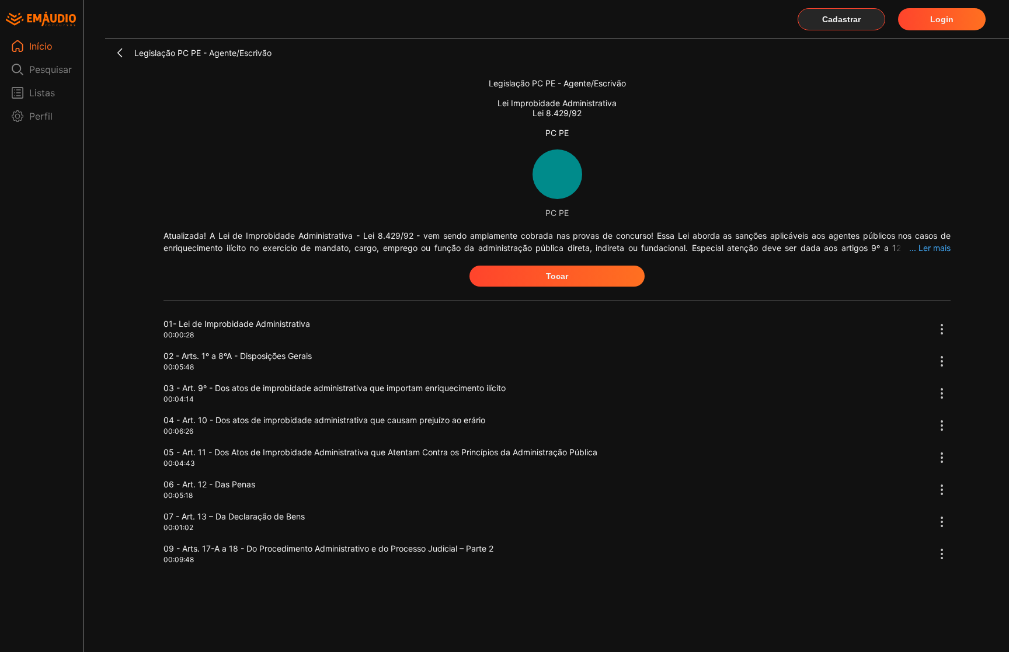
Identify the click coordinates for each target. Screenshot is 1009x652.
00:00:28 (178, 334)
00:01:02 (178, 527)
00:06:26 (178, 431)
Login (942, 19)
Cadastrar (841, 19)
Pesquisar (50, 69)
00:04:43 (179, 463)
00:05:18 (178, 495)
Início (41, 46)
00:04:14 (178, 399)
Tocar (557, 276)
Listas (42, 93)
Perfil (41, 116)
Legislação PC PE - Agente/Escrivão (203, 53)
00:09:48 (178, 559)
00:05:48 (178, 366)
